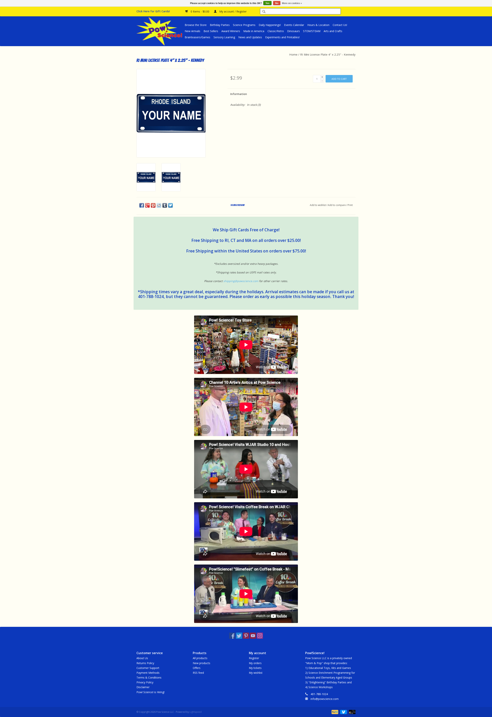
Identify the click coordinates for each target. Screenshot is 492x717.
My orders (255, 663)
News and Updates (250, 37)
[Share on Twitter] (170, 205)
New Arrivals (192, 31)
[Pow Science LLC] (160, 31)
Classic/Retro (276, 31)
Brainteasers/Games (197, 37)
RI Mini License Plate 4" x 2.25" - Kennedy (328, 54)
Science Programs (244, 25)
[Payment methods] (334, 711)
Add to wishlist (318, 205)
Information (238, 94)
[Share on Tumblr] (164, 205)
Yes (267, 3)
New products (201, 663)
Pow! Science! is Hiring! (150, 692)
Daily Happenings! (270, 25)
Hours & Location (318, 25)
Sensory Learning (224, 37)
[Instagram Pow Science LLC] (260, 636)
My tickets (255, 668)
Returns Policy (145, 663)
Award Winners (230, 31)
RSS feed (198, 673)
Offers (196, 668)
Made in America (253, 31)
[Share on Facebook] (141, 205)
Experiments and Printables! (282, 37)
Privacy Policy (144, 682)
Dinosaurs (293, 31)
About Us (142, 658)
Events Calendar (294, 25)
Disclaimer (143, 687)
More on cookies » (292, 3)
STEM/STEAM (311, 31)
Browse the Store (196, 25)
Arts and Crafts (333, 31)
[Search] (263, 11)
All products (200, 658)
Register (254, 658)
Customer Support (147, 668)
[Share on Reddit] (159, 205)
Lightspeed (195, 712)
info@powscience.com (325, 699)
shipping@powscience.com (240, 281)
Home (293, 54)
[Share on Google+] (147, 205)
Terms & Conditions (148, 677)
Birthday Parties (220, 25)
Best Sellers (211, 31)
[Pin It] (153, 205)
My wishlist (256, 673)
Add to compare (337, 205)
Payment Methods (148, 673)
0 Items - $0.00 (200, 11)
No (276, 3)
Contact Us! (340, 25)
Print (350, 205)
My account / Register (233, 11)
